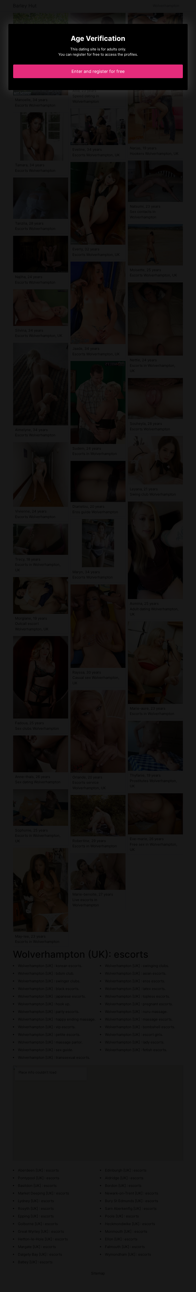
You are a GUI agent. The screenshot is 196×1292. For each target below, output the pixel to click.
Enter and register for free (98, 71)
